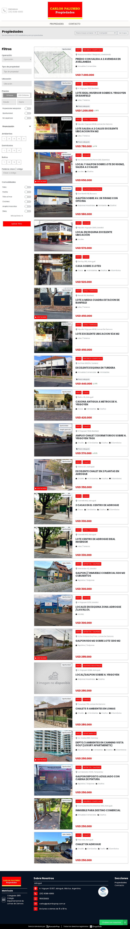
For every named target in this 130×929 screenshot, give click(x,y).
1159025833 (44, 898)
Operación (7, 55)
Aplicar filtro (17, 224)
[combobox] (17, 71)
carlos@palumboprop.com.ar (52, 903)
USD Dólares (23, 95)
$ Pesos (10, 95)
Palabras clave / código (12, 169)
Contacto (74, 23)
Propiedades (57, 23)
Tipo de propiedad (10, 66)
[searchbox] (18, 71)
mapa (124, 33)
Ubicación (6, 78)
